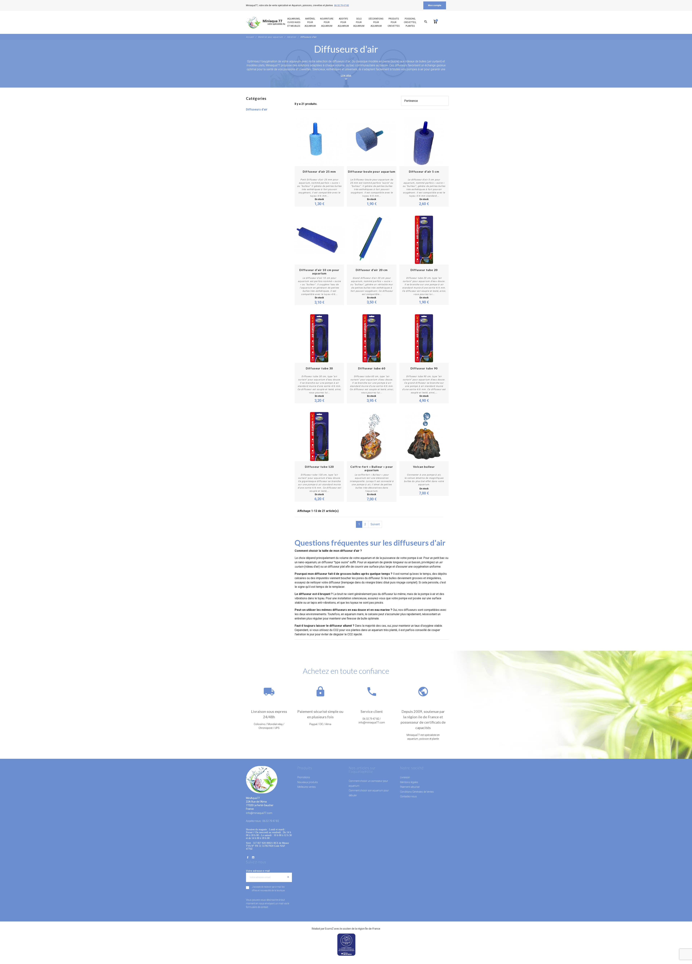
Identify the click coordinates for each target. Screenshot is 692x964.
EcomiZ (329, 928)
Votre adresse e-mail (258, 870)
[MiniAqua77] (270, 22)
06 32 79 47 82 (341, 5)
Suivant (375, 524)
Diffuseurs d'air (256, 109)
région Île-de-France (369, 928)
